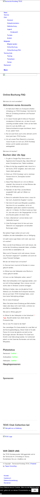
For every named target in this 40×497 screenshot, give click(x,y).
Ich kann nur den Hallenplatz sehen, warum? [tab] (17, 277)
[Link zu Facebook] (4, 468)
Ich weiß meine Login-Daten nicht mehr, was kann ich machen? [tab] (19, 240)
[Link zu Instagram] (4, 471)
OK (35, 490)
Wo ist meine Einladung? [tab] (11, 300)
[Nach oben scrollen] (0, 496)
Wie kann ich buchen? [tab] (10, 151)
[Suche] (4, 67)
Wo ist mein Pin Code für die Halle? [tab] (14, 324)
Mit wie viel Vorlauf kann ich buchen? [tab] (15, 262)
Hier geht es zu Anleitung (13, 428)
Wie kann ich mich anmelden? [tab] (12, 101)
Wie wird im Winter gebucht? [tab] (12, 312)
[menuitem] (20, 12)
